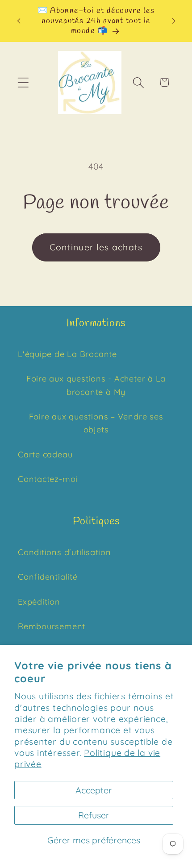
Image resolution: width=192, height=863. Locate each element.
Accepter (93, 790)
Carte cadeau (45, 454)
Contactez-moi (48, 479)
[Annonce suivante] (174, 21)
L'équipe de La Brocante (67, 354)
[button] (23, 82)
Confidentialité (48, 577)
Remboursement (51, 626)
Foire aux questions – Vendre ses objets (96, 423)
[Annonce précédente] (19, 21)
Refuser (93, 815)
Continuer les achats (96, 247)
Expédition (39, 602)
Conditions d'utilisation (64, 552)
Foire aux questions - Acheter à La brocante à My (96, 385)
